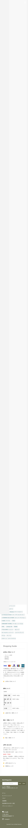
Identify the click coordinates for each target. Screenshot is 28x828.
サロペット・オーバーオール (9, 638)
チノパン (9, 635)
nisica (13, 620)
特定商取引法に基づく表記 (8, 803)
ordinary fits (9, 626)
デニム (3, 635)
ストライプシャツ (19, 632)
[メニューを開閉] (25, 2)
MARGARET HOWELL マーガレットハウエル (12, 623)
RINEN (15, 626)
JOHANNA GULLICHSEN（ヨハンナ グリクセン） (14, 617)
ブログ (3, 798)
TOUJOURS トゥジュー (7, 629)
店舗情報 (4, 800)
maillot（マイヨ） (6, 620)
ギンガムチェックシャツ (8, 632)
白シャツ (17, 629)
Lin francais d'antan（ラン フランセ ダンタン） (13, 614)
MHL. (3, 626)
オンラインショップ (7, 795)
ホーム (3, 793)
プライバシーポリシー (7, 806)
